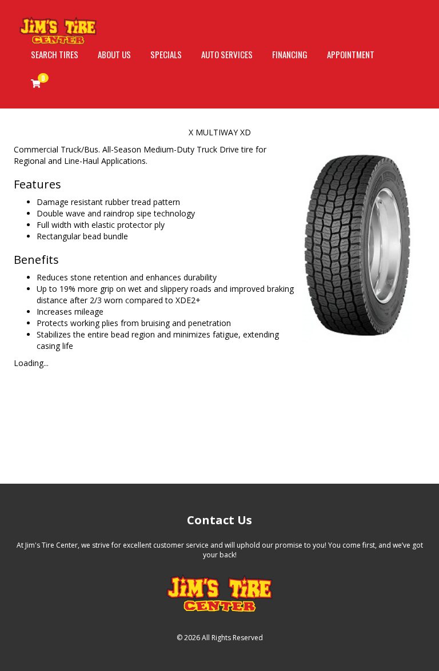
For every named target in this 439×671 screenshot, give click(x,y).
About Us (114, 54)
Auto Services (227, 54)
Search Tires (54, 54)
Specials (166, 54)
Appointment (350, 54)
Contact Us (219, 520)
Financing (290, 54)
